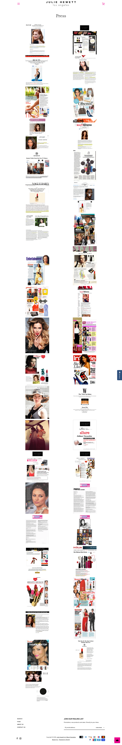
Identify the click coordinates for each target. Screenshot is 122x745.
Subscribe (99, 727)
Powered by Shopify (64, 739)
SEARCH (19, 718)
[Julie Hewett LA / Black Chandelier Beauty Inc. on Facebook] (17, 738)
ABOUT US (20, 724)
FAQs (19, 721)
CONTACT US (21, 727)
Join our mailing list (73, 719)
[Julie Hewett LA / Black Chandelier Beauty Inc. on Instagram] (20, 738)
